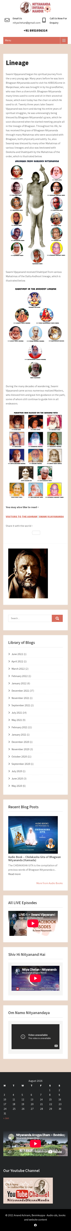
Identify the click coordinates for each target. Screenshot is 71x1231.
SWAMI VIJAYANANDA (51, 516)
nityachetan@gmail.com (26, 22)
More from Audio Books (49, 883)
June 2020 (17, 778)
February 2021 (19, 727)
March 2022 (18, 668)
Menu (8, 40)
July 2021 (17, 712)
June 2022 (17, 654)
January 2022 (19, 683)
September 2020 (21, 764)
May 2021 (17, 720)
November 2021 (20, 698)
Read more (14, 874)
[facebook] (35, 1225)
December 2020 (20, 742)
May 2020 (17, 786)
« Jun (6, 1118)
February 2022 (20, 676)
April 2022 (17, 661)
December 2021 (20, 690)
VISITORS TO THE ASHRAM (21, 516)
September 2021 (21, 705)
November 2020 (20, 749)
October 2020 (19, 756)
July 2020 (17, 771)
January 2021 (19, 734)
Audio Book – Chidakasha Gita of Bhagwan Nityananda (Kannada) (34, 858)
